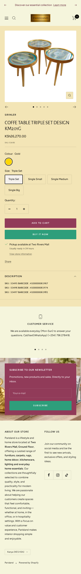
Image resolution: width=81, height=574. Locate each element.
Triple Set (13, 179)
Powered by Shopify (29, 562)
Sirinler (10, 114)
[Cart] (74, 18)
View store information (20, 254)
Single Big (14, 190)
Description (13, 276)
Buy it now (41, 234)
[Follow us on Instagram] (57, 475)
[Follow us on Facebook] (48, 475)
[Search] (14, 18)
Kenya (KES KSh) (15, 552)
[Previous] (6, 107)
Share (8, 261)
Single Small (35, 179)
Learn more (59, 5)
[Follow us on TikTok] (66, 475)
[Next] (74, 107)
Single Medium (59, 179)
